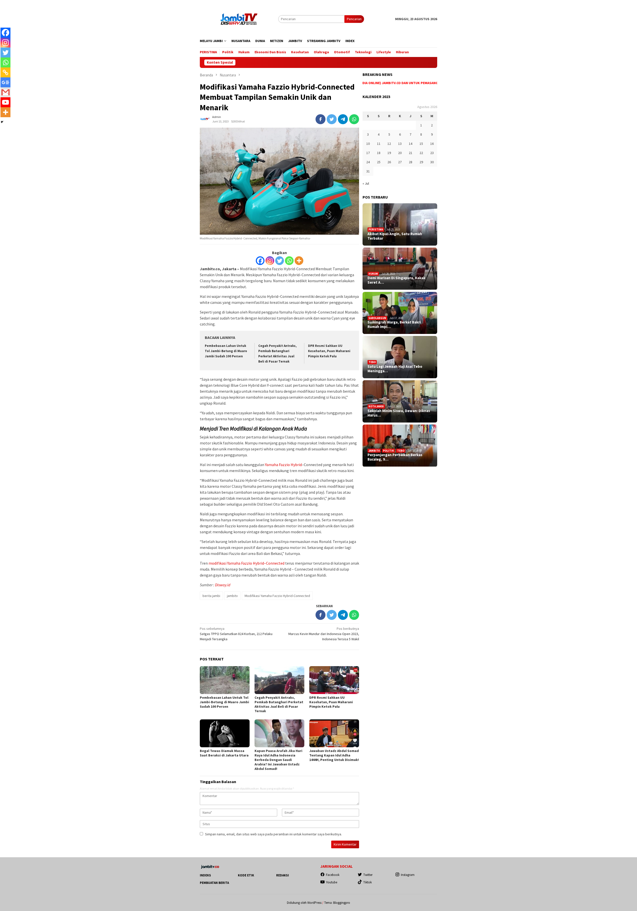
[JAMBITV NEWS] (239, 18)
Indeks (205, 875)
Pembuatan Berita (214, 883)
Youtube (331, 882)
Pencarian (354, 19)
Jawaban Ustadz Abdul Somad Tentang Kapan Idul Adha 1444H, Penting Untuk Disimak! (334, 755)
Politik (388, 450)
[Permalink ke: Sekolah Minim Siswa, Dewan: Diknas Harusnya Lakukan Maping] (400, 401)
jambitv (232, 595)
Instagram (408, 875)
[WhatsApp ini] (354, 119)
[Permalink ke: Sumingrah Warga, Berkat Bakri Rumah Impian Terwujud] (400, 313)
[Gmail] (5, 92)
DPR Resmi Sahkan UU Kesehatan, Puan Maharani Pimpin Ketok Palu (329, 351)
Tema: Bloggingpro (337, 903)
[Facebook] (260, 260)
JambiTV (374, 450)
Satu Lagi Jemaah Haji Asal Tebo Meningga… (395, 368)
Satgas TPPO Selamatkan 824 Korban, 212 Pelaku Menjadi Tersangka (236, 633)
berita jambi (211, 595)
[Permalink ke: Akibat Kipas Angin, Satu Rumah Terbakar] (400, 224)
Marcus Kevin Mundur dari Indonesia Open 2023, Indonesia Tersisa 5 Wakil (323, 633)
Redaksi (282, 875)
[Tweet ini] (332, 119)
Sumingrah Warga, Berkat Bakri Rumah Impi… (394, 324)
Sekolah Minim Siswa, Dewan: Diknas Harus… (399, 413)
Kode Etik (246, 875)
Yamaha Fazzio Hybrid (283, 464)
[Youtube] (5, 102)
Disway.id (222, 584)
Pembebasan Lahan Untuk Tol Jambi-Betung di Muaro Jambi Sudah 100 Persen (226, 351)
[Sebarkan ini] (320, 119)
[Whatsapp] (289, 260)
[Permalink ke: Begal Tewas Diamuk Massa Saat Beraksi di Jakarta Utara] (225, 733)
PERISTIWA (376, 229)
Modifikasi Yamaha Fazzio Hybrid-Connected (277, 595)
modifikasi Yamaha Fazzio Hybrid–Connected (246, 563)
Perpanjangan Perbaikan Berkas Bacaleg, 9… (395, 457)
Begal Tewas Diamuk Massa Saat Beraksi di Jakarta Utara (224, 753)
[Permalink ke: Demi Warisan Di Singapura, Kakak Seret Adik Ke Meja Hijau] (400, 269)
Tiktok (367, 882)
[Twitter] (279, 260)
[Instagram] (269, 260)
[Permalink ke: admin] (205, 118)
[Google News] (5, 82)
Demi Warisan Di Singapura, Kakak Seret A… (396, 280)
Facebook (332, 875)
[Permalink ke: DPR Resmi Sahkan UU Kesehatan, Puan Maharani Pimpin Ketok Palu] (334, 680)
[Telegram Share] (343, 119)
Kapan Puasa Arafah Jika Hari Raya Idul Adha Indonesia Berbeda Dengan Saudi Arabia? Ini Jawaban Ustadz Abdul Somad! (278, 760)
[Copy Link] (5, 72)
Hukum (373, 273)
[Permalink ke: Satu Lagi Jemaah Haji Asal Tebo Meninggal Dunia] (400, 357)
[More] (299, 260)
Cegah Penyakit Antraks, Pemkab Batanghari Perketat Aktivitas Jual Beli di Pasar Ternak (279, 704)
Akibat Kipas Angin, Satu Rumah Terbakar (395, 236)
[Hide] (2, 122)
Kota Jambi (376, 406)
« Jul (366, 183)
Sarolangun (377, 318)
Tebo (372, 362)
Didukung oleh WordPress (304, 903)
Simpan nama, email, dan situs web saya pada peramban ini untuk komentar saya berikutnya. (273, 834)
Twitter (367, 875)
